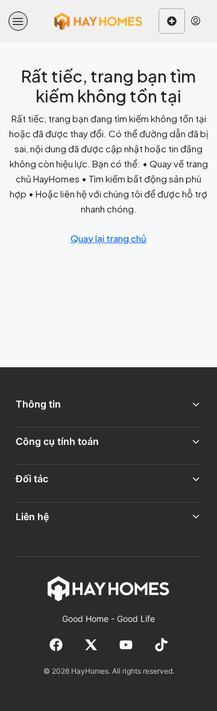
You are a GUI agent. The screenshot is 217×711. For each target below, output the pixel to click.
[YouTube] (126, 644)
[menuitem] (195, 21)
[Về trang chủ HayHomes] (108, 588)
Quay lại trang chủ (108, 238)
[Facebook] (56, 644)
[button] (18, 21)
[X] (91, 644)
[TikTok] (161, 644)
